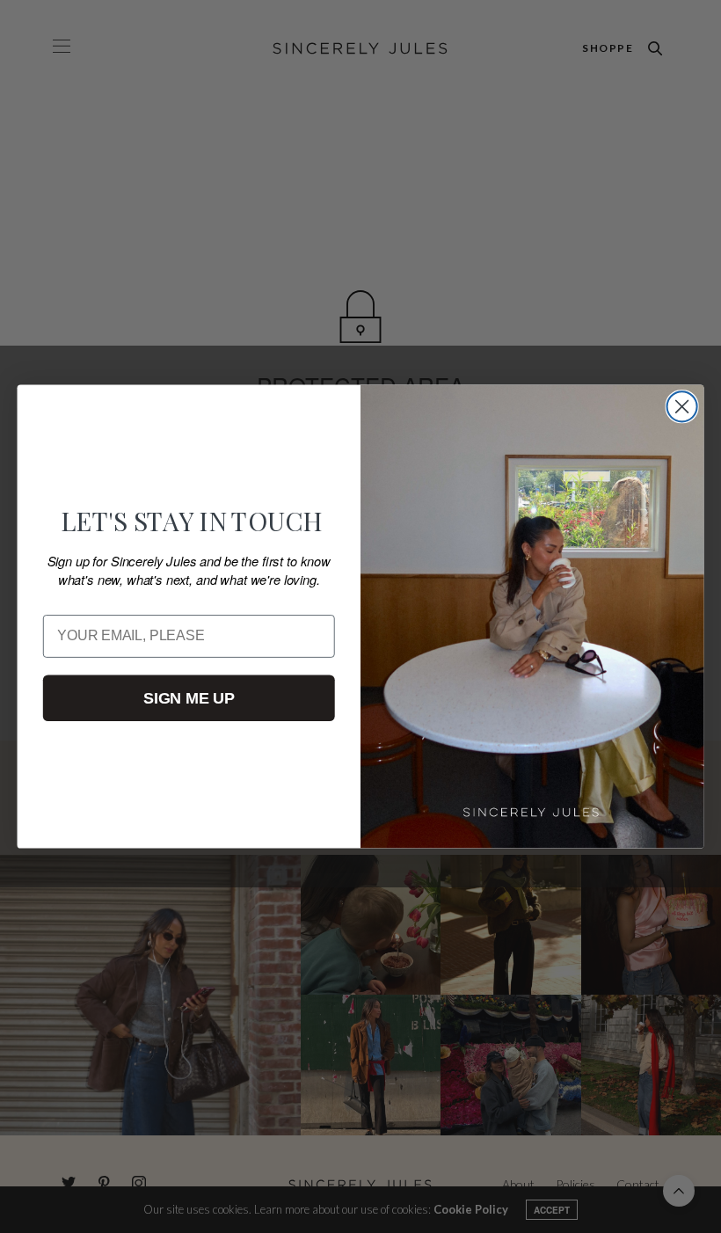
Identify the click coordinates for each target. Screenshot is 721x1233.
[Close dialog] (682, 406)
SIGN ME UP (188, 697)
